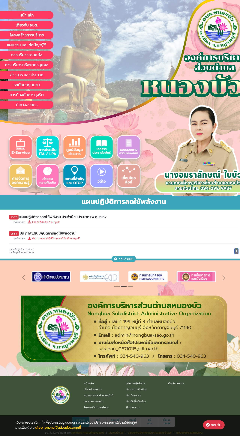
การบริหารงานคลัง (26, 55)
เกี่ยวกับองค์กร (93, 389)
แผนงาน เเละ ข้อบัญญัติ (26, 45)
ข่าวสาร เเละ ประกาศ (27, 75)
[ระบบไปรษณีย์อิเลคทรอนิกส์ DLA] (148, 276)
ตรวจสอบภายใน (93, 401)
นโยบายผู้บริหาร (135, 383)
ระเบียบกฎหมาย (27, 85)
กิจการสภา (133, 407)
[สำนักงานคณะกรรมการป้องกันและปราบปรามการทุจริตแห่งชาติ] (99, 276)
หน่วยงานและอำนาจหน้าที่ (98, 395)
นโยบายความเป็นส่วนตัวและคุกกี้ (58, 427)
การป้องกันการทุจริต (27, 95)
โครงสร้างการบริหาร (27, 35)
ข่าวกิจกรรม (133, 395)
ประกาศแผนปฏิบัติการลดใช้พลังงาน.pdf (47, 238)
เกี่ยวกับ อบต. (27, 25)
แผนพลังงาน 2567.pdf (37, 222)
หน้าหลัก (27, 15)
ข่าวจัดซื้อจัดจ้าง (136, 401)
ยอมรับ (215, 425)
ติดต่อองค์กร (27, 105)
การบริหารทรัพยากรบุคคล (26, 65)
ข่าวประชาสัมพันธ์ (136, 389)
